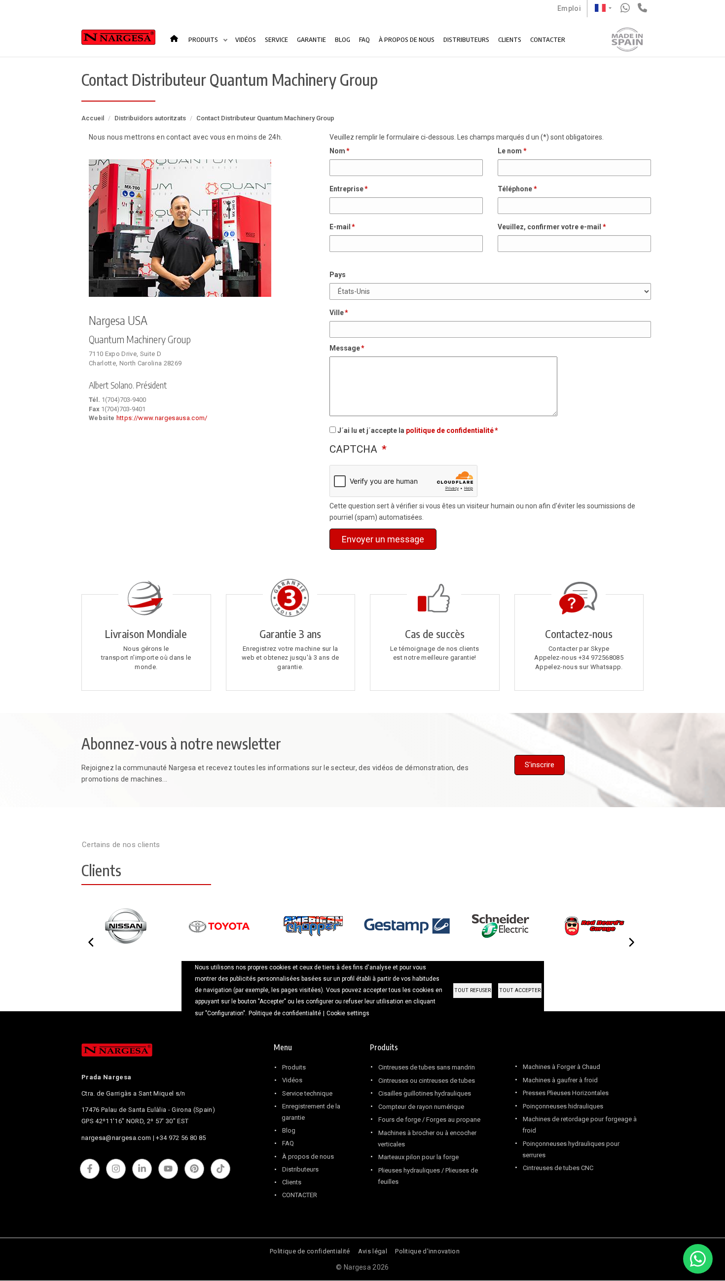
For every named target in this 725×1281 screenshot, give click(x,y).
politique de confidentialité (450, 430)
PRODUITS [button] (203, 39)
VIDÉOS (245, 39)
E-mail (340, 227)
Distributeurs (300, 1169)
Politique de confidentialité (310, 1251)
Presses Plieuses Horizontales (566, 1093)
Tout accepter (520, 990)
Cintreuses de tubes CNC (558, 1168)
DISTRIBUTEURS (466, 39)
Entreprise (346, 189)
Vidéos (292, 1080)
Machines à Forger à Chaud (561, 1066)
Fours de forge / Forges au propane (429, 1119)
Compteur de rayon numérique (421, 1106)
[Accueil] (118, 39)
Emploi (569, 8)
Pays (337, 275)
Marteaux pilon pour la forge (418, 1157)
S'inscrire (539, 764)
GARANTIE (311, 39)
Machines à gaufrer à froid (560, 1080)
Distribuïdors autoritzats (150, 118)
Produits (294, 1067)
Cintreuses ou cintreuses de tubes (426, 1080)
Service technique (307, 1093)
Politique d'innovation (427, 1251)
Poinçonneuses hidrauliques (563, 1106)
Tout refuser (472, 990)
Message (344, 348)
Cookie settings (347, 1013)
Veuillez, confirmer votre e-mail (549, 227)
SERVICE (276, 39)
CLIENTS (509, 39)
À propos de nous (308, 1156)
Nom (337, 151)
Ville (336, 313)
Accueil (177, 34)
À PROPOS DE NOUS (407, 39)
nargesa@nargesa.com (116, 1137)
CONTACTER (547, 39)
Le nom (510, 151)
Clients (291, 1182)
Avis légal (372, 1251)
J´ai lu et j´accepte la (415, 430)
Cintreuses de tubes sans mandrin (426, 1067)
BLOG (342, 39)
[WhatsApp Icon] (698, 1259)
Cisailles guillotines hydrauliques (424, 1093)
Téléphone (515, 189)
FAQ (364, 39)
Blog (288, 1130)
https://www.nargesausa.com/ (162, 418)
